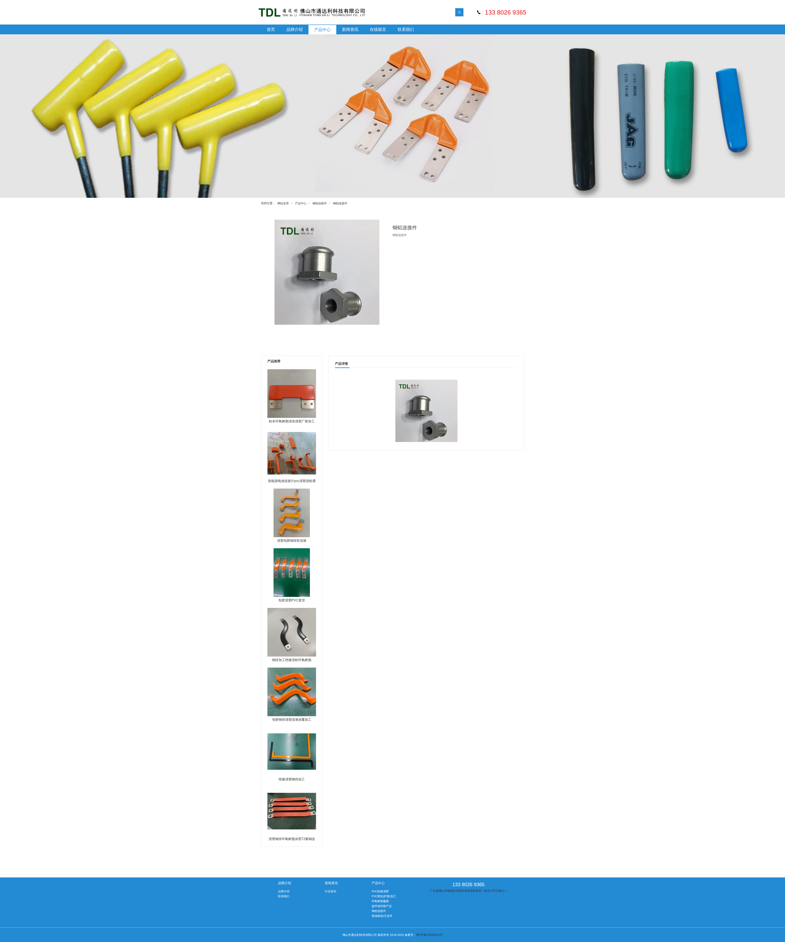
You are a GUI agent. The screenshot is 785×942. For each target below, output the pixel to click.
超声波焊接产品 (382, 906)
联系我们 (406, 29)
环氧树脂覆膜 (380, 901)
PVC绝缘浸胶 (380, 891)
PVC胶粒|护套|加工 (384, 896)
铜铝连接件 (320, 203)
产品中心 (322, 29)
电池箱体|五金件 (382, 915)
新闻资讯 (350, 29)
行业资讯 (330, 891)
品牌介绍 (294, 29)
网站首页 (283, 203)
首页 (271, 29)
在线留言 (378, 29)
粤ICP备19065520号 (429, 934)
